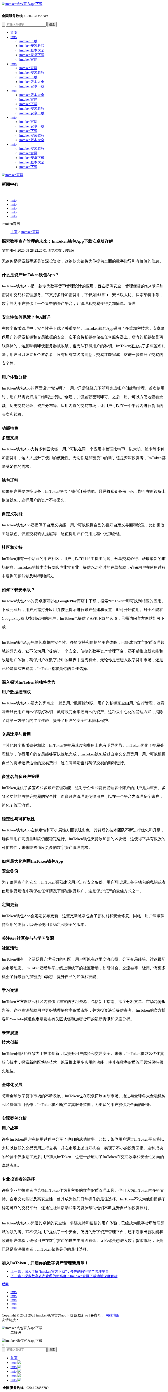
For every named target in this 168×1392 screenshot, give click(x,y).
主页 (14, 232)
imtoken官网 (28, 59)
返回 (5, 1284)
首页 (14, 32)
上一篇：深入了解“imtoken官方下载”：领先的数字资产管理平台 (59, 1271)
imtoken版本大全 (31, 50)
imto (13, 37)
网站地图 (112, 1315)
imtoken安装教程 (31, 46)
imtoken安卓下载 (31, 55)
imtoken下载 (28, 41)
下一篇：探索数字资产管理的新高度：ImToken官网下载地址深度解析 (63, 1276)
